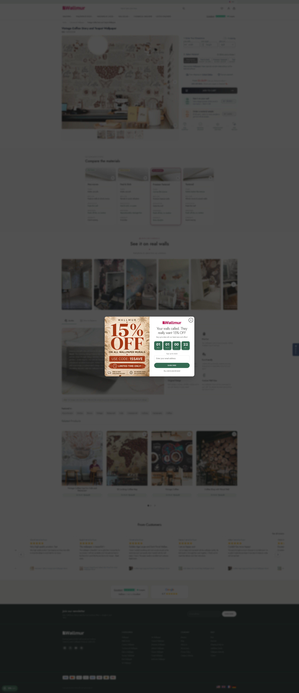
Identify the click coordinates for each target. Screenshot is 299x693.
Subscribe (172, 365)
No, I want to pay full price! (172, 371)
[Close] (191, 320)
